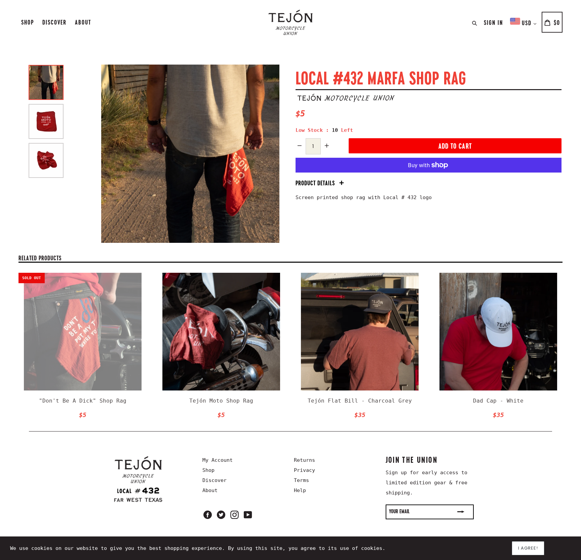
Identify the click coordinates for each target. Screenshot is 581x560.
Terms (301, 480)
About (83, 22)
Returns (304, 460)
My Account (217, 460)
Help (300, 490)
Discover (54, 22)
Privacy (304, 470)
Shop (27, 22)
